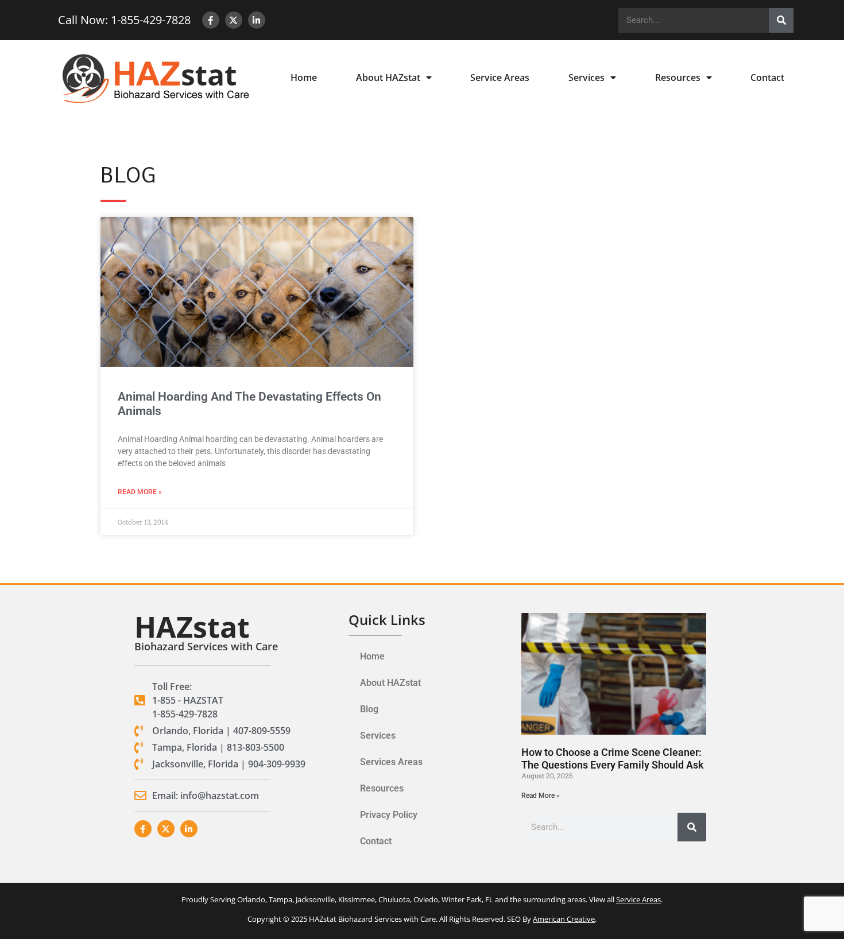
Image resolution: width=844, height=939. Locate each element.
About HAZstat (388, 77)
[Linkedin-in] (256, 20)
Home (304, 77)
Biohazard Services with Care (206, 646)
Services (586, 77)
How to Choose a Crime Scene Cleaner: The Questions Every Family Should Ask (612, 758)
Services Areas (391, 761)
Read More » (140, 492)
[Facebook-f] (210, 20)
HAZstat (192, 626)
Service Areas (499, 77)
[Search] (781, 20)
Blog (369, 709)
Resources (677, 77)
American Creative (564, 919)
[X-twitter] (233, 20)
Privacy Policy (388, 814)
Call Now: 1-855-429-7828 (124, 20)
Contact (767, 77)
